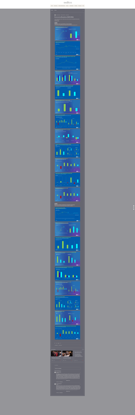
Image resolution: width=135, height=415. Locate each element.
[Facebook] (133, 207)
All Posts (52, 10)
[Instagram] (133, 209)
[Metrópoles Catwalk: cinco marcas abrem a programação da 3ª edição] (67, 353)
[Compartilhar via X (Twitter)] (56, 343)
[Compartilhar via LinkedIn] (58, 343)
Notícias (56, 10)
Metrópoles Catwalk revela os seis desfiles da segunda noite (56, 358)
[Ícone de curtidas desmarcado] (56, 381)
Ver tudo (83, 349)
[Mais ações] (80, 372)
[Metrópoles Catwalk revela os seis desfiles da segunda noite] (56, 353)
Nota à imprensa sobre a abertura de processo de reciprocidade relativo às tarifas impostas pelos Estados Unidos (78, 352)
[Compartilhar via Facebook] (54, 343)
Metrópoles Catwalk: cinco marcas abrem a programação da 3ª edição (67, 358)
